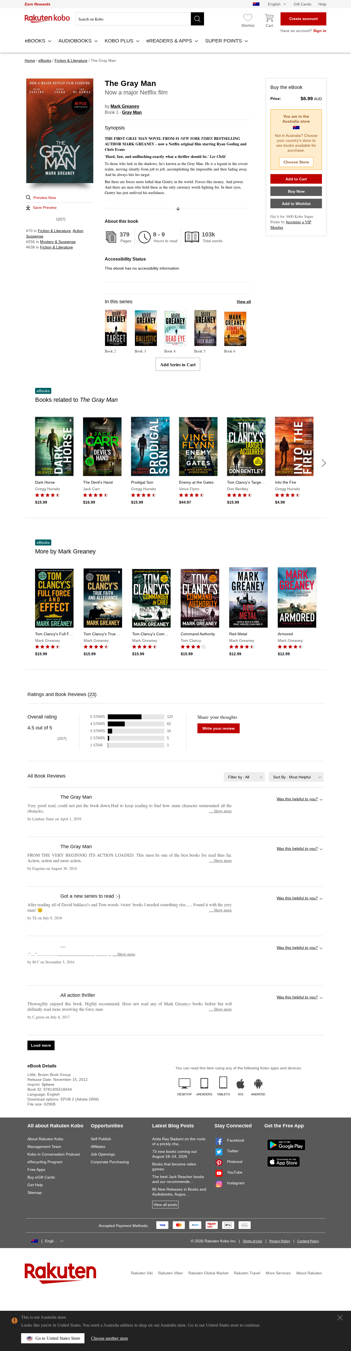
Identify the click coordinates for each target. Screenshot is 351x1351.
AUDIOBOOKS (75, 41)
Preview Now (44, 197)
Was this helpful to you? (297, 799)
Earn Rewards (37, 4)
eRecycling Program (45, 1162)
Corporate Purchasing (110, 1162)
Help (322, 4)
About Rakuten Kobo (45, 1139)
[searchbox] (139, 18)
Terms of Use (252, 1241)
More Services (278, 1273)
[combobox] (244, 777)
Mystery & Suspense (58, 241)
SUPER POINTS (224, 41)
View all (244, 301)
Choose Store (296, 162)
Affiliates (98, 1146)
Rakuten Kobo (47, 19)
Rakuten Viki (142, 1273)
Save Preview (44, 207)
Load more (41, 1045)
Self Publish (101, 1139)
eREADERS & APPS (169, 41)
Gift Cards (302, 4)
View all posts (165, 1204)
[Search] (197, 18)
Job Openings (103, 1154)
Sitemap (34, 1192)
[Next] (323, 463)
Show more (220, 810)
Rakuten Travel (247, 1273)
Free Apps (36, 1169)
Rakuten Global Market (208, 1273)
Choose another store (109, 1338)
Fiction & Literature (54, 231)
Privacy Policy (279, 1241)
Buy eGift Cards (41, 1177)
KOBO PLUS (120, 41)
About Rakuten (309, 1273)
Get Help (35, 1185)
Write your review (218, 728)
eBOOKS (36, 41)
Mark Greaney (125, 106)
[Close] (340, 1317)
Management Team (44, 1146)
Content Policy (308, 1241)
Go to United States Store (57, 1338)
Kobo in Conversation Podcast (53, 1154)
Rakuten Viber (170, 1273)
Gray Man (132, 112)
